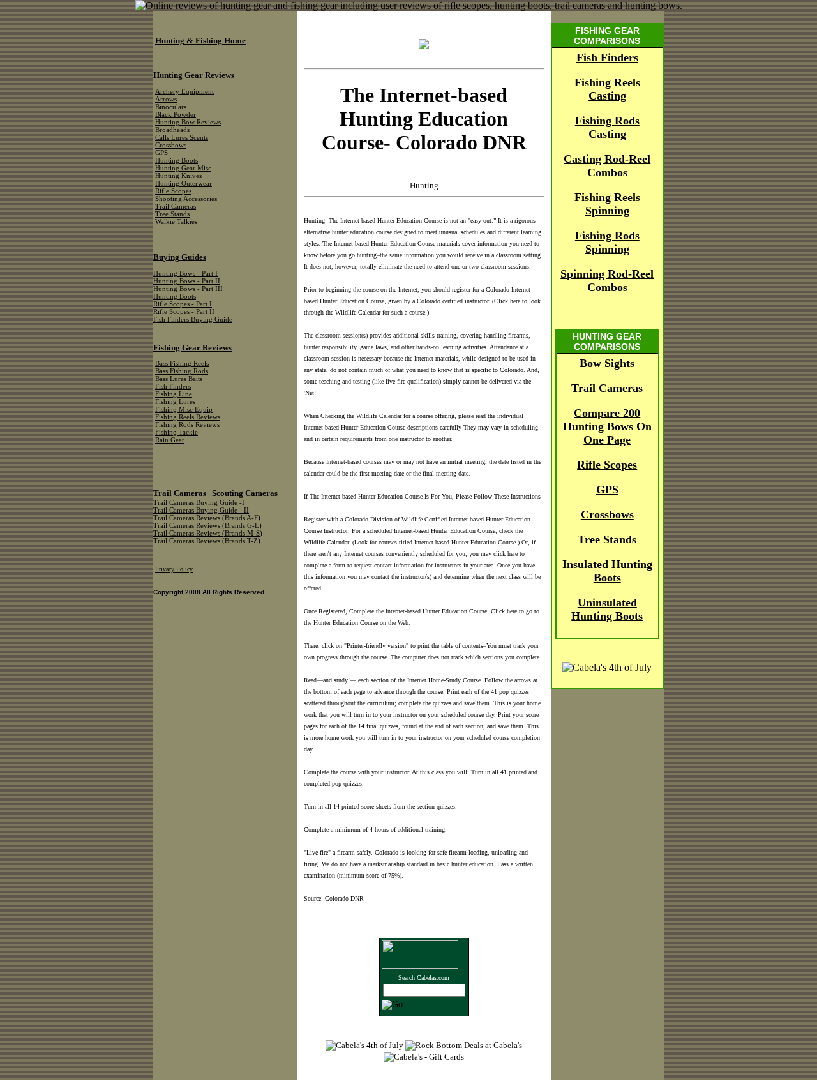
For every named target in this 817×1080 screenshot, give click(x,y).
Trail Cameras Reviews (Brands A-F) (206, 517)
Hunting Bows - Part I (185, 273)
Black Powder (175, 114)
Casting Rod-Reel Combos (607, 166)
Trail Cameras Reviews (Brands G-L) (207, 525)
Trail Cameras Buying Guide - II (201, 510)
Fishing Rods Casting (607, 127)
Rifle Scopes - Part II (183, 311)
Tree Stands (607, 539)
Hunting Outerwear (183, 183)
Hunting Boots (176, 160)
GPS (607, 489)
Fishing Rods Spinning (607, 242)
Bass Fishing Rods (181, 371)
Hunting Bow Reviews (188, 122)
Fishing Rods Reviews (187, 424)
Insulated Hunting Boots (607, 571)
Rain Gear (169, 440)
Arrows (166, 99)
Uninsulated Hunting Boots (607, 609)
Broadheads (172, 129)
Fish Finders (607, 57)
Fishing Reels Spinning (607, 204)
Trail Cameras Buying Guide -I (198, 502)
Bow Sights (607, 363)
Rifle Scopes (607, 464)
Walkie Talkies (176, 221)
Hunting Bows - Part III (188, 288)
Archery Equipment (184, 91)
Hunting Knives (178, 175)
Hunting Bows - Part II (186, 281)
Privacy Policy (174, 569)
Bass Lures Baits (178, 378)
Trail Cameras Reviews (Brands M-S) (207, 533)
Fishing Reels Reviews (187, 417)
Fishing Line (173, 394)
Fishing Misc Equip (184, 409)
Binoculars (170, 106)
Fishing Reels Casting (607, 89)
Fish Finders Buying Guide (192, 319)
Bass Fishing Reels (182, 363)
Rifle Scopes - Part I (182, 304)
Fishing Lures (175, 401)
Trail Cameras (607, 388)
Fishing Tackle (176, 432)
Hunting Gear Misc (183, 168)
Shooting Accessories (186, 198)
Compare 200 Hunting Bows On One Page (607, 426)
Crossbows (607, 514)
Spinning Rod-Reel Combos (607, 280)
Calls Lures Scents (181, 137)
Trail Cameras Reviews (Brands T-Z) (206, 540)
